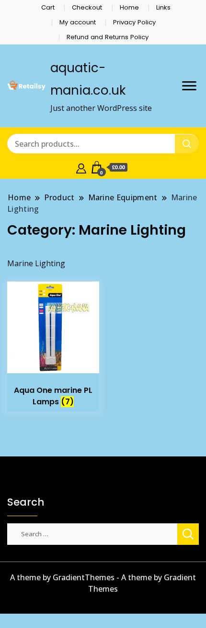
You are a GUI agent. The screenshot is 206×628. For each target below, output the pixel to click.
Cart (48, 7)
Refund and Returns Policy (108, 37)
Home (129, 7)
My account (77, 22)
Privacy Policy (134, 22)
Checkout (87, 7)
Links (163, 7)
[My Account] (81, 167)
